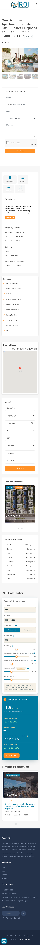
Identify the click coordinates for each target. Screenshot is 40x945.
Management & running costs (18, 653)
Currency (7, 605)
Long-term (28, 630)
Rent (3, 871)
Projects (4, 875)
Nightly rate (8, 635)
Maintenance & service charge (18, 661)
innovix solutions (24, 939)
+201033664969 (7, 890)
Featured (19, 488)
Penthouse (10, 562)
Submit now (20, 151)
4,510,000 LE (13, 516)
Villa (8, 579)
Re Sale (10, 488)
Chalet (9, 553)
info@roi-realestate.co (9, 894)
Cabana (9, 549)
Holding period (9, 676)
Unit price (7, 616)
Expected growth (14, 668)
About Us (5, 878)
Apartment (10, 545)
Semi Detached (12, 566)
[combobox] (8, 104)
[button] (35, 59)
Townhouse (11, 574)
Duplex (9, 557)
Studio (9, 570)
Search (21, 468)
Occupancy (7, 646)
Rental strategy (9, 625)
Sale (3, 867)
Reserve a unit (11, 755)
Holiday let (12, 630)
